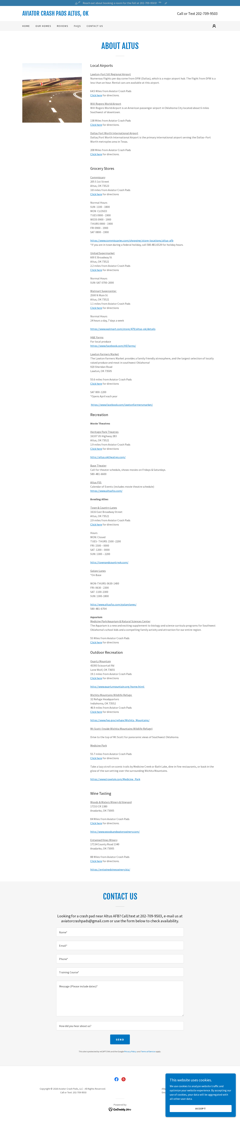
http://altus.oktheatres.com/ (108, 457)
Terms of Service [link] (148, 1051)
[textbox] (120, 932)
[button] (214, 25)
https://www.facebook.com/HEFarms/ (113, 345)
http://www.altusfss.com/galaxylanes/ (113, 604)
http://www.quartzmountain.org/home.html (117, 686)
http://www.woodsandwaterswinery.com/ (115, 831)
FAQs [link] (77, 26)
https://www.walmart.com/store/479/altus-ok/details (122, 329)
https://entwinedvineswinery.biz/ (110, 869)
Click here (96, 95)
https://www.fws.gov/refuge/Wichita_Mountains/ (120, 720)
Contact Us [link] (95, 26)
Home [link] (26, 26)
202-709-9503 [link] (207, 13)
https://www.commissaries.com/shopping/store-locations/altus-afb (131, 240)
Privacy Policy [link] (130, 1051)
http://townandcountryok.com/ (109, 562)
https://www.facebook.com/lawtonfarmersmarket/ (122, 404)
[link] (71, 14)
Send (120, 1039)
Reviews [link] (62, 26)
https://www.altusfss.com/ (106, 491)
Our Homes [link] (43, 26)
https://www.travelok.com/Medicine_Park (115, 779)
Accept (200, 1108)
